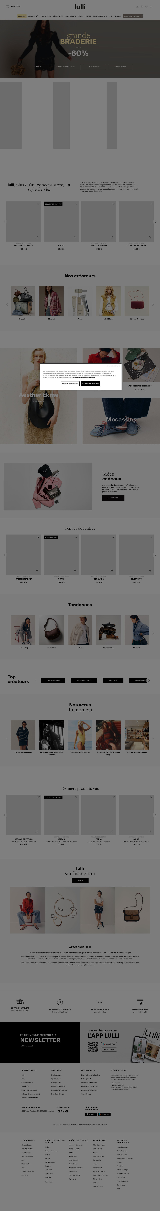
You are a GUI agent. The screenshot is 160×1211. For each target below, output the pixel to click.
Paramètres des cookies (70, 383)
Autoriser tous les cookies (90, 383)
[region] (81, 376)
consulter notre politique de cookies (84, 377)
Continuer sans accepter (113, 366)
